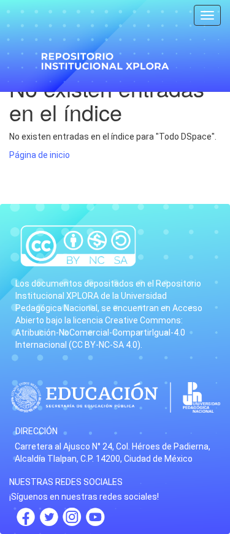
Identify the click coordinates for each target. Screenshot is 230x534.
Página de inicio (39, 155)
